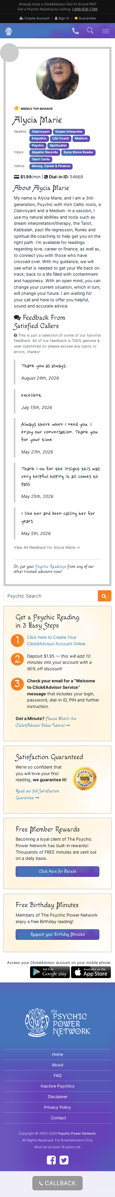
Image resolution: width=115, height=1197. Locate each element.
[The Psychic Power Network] (6, 31)
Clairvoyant (41, 132)
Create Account (37, 18)
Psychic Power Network (77, 1133)
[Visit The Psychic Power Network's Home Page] (57, 1027)
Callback (59, 1183)
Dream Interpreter (69, 132)
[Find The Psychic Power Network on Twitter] (64, 1160)
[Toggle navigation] (106, 31)
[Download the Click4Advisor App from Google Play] (50, 971)
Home (57, 1054)
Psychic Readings (50, 566)
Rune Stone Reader (78, 152)
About (57, 1065)
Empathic (39, 138)
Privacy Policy (57, 1107)
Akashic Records (45, 152)
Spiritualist (58, 145)
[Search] (104, 595)
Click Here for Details (57, 871)
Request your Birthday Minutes (57, 934)
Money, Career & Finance (51, 166)
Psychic (38, 145)
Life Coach (60, 138)
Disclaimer (58, 1096)
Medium (81, 138)
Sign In (63, 18)
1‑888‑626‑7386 (85, 9)
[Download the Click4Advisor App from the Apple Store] (91, 971)
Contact (58, 1117)
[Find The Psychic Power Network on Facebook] (51, 1160)
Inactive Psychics (57, 1086)
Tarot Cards (41, 159)
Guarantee (87, 18)
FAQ (58, 1075)
